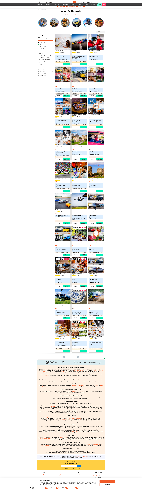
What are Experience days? (72, 15)
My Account (83, 2)
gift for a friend (64, 371)
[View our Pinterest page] (99, 475)
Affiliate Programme (62, 475)
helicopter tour (97, 370)
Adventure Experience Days (45, 59)
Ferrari (75, 417)
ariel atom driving (96, 444)
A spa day (74, 391)
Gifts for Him (42, 69)
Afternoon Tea (43, 63)
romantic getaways (78, 374)
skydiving (96, 385)
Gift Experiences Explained (81, 456)
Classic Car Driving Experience (75, 418)
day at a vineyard (75, 397)
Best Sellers (42, 48)
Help (91, 2)
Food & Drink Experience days (46, 55)
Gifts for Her (42, 71)
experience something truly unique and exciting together (91, 450)
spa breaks (86, 374)
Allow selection (107, 484)
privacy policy (69, 468)
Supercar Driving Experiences (47, 417)
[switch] (57, 488)
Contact (88, 2)
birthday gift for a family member (81, 370)
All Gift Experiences (43, 44)
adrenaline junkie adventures (77, 385)
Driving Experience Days (45, 57)
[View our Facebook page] (93, 475)
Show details (83, 487)
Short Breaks (42, 52)
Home (38, 9)
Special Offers (43, 46)
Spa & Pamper (43, 61)
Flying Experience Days (44, 64)
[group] (43, 23)
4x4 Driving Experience (62, 419)
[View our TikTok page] (103, 475)
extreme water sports (56, 386)
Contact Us (44, 474)
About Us (62, 474)
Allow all (107, 481)
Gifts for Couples (43, 73)
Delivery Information (44, 477)
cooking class (80, 391)
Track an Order (80, 475)
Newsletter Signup (62, 477)
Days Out (42, 53)
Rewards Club (80, 477)
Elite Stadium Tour (76, 431)
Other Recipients (43, 75)
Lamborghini (79, 417)
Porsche (85, 417)
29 (75, 357)
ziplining (48, 386)
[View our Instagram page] (96, 475)
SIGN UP (79, 465)
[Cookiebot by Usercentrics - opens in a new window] (32, 488)
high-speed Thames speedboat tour (46, 438)
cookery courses (48, 445)
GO (74, 2)
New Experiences (43, 50)
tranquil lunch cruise (63, 437)
